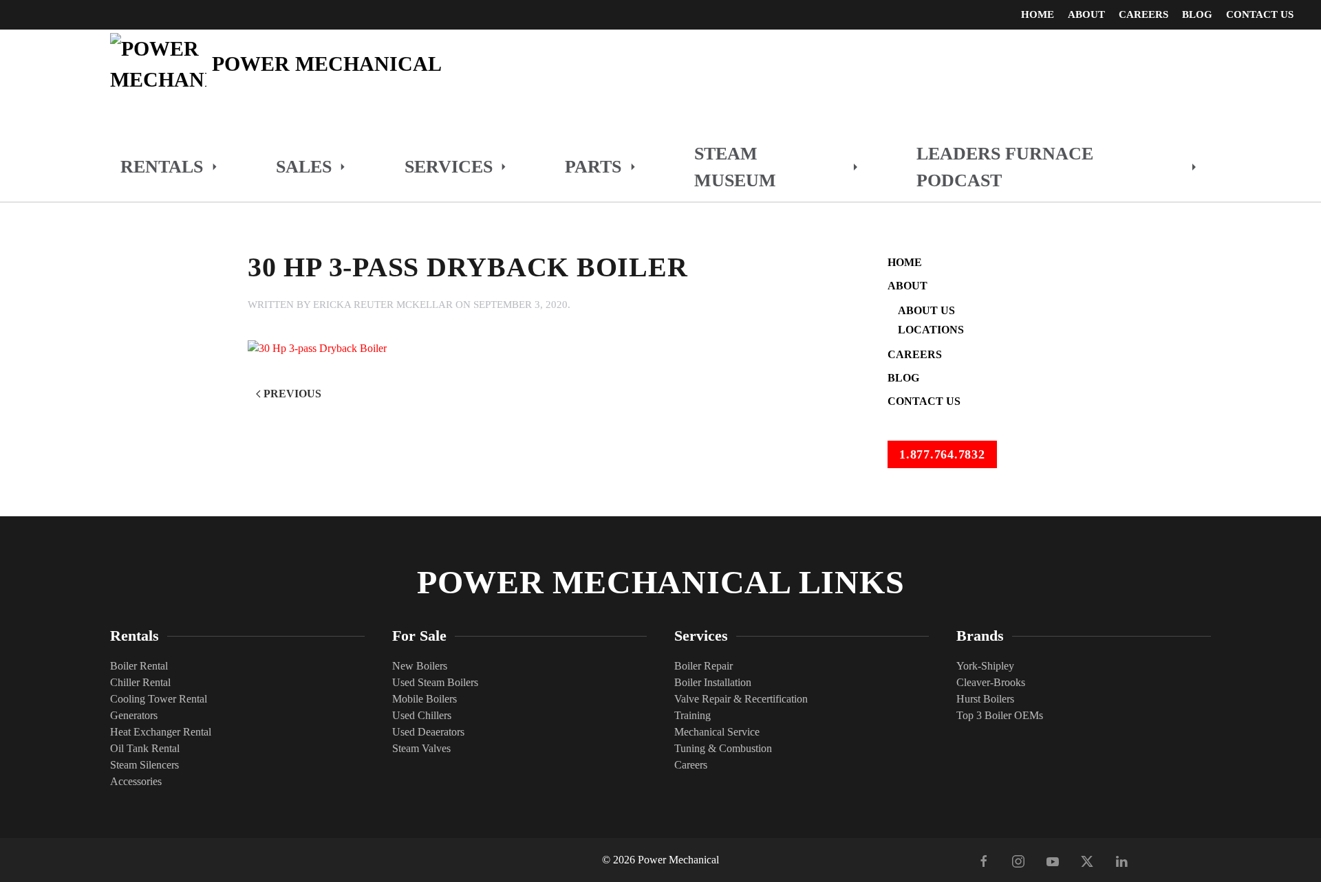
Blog (1197, 14)
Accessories (136, 781)
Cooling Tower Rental (158, 699)
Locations (931, 329)
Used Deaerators (428, 732)
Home (1037, 14)
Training (692, 715)
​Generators (134, 715)
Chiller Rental (140, 682)
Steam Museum (735, 167)
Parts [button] (593, 167)
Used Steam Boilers (435, 682)
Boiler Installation (712, 682)
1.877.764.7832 (942, 454)
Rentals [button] (161, 167)
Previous (292, 393)
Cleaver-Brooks (990, 682)
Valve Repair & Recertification (741, 699)
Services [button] (449, 167)
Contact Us (1259, 14)
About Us (926, 310)
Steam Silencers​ (144, 765)
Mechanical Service (717, 732)
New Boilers (419, 666)
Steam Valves (421, 748)
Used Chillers (421, 715)
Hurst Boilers (985, 699)
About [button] (1086, 14)
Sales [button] (304, 167)
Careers (1143, 14)
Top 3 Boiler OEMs (999, 715)
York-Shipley (985, 666)
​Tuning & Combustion (723, 748)
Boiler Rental (139, 666)
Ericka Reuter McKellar (383, 304)
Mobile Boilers (424, 699)
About (907, 285)
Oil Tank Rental (145, 748)
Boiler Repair (703, 666)
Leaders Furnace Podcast (1004, 167)
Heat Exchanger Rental (160, 732)
